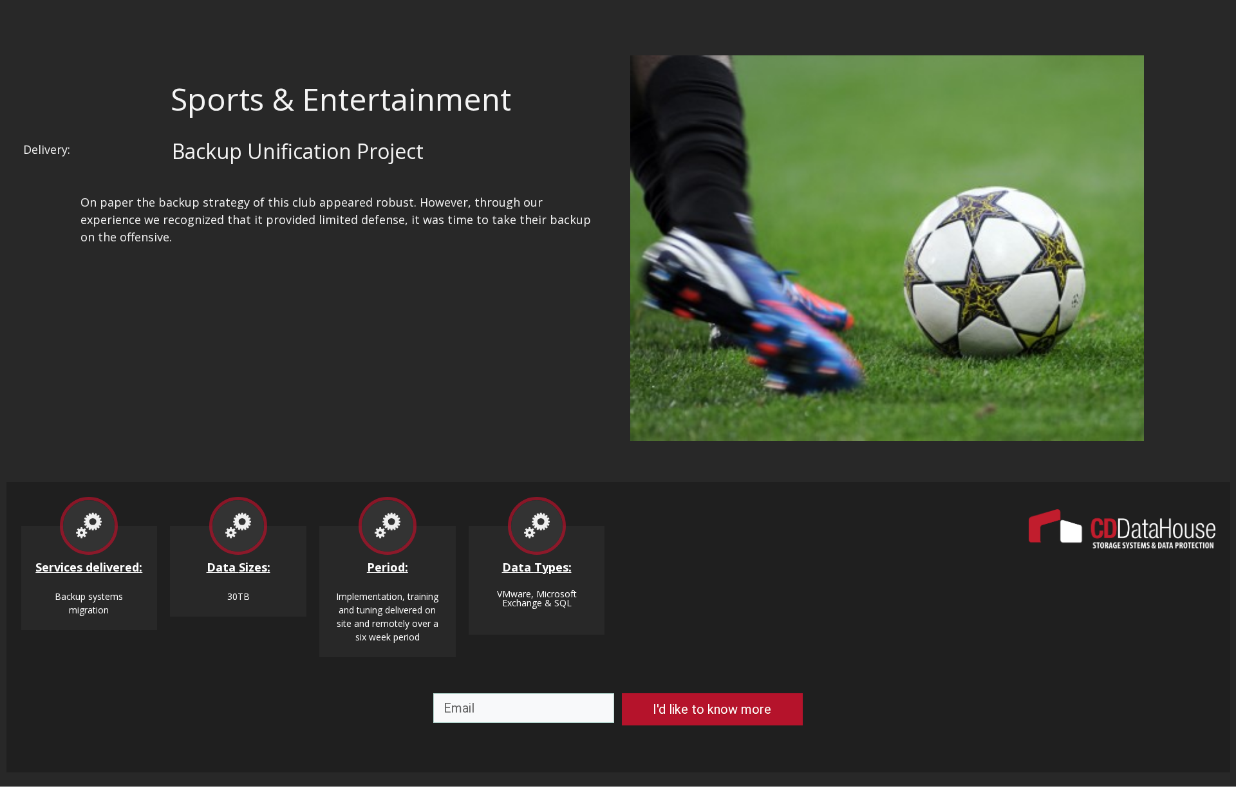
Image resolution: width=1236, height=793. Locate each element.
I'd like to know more (712, 709)
